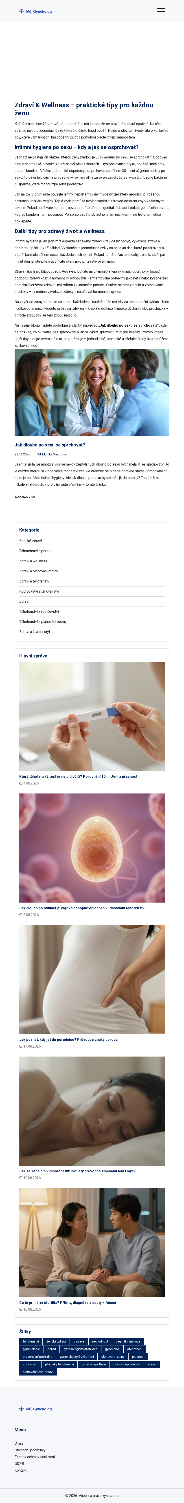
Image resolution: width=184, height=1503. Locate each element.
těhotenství (31, 1341)
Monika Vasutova (54, 454)
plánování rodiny (113, 1356)
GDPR (19, 1463)
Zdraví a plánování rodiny (38, 571)
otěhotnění (134, 1349)
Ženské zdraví (30, 541)
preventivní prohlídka (37, 1356)
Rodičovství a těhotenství (39, 591)
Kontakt (20, 1470)
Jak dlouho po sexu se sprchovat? (50, 445)
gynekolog (112, 1349)
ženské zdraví (56, 1341)
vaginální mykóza (128, 1341)
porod (52, 1349)
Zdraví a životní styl (34, 632)
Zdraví (24, 601)
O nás (19, 1443)
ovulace (79, 1341)
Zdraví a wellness (33, 561)
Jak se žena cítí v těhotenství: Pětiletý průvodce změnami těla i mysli (77, 1171)
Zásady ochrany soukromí (35, 1457)
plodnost (138, 1356)
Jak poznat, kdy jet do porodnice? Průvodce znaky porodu (68, 1039)
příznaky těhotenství (59, 1364)
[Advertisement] (92, 56)
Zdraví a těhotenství (34, 581)
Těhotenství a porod (34, 551)
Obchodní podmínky (30, 1450)
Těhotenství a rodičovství (39, 611)
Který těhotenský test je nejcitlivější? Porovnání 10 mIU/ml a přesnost (78, 776)
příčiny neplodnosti (127, 1364)
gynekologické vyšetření (77, 1356)
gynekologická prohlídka (80, 1349)
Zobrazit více (25, 496)
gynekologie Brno (93, 1364)
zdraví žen (30, 1364)
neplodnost (100, 1341)
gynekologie (31, 1349)
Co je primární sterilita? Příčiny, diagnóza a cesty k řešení (67, 1303)
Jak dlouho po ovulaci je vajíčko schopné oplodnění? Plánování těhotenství (82, 908)
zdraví (152, 1364)
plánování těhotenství (38, 1372)
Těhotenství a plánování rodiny (43, 622)
